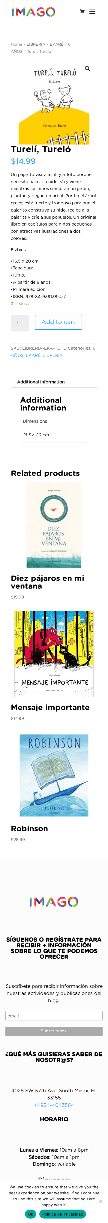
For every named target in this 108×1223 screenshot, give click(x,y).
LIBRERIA (36, 45)
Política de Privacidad (62, 1214)
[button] (87, 68)
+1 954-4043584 (54, 1105)
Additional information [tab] (41, 382)
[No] (101, 1201)
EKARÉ (57, 45)
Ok (30, 1214)
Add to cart (58, 322)
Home (16, 45)
